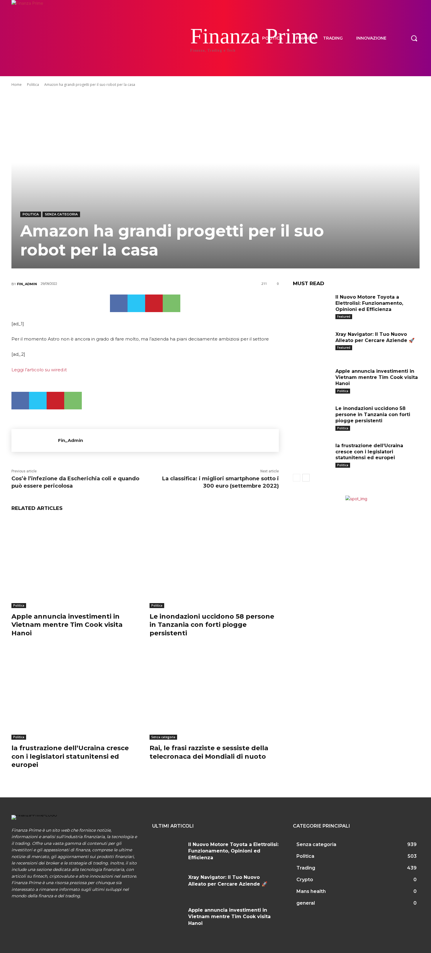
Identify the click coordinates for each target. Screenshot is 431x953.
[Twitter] (136, 303)
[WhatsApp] (171, 303)
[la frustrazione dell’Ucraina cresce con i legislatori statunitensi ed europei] (76, 694)
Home (16, 84)
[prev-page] (296, 477)
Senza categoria (61, 214)
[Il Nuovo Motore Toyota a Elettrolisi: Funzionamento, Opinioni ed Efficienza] (312, 306)
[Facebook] (119, 303)
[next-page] (306, 477)
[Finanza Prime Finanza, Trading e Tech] (48, 38)
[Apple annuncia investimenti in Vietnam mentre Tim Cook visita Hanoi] (76, 563)
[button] (414, 38)
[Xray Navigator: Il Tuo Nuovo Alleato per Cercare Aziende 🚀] (312, 343)
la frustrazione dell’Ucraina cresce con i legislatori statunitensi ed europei (70, 756)
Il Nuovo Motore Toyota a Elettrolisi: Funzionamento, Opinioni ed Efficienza (369, 303)
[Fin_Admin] (35, 440)
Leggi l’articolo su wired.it (39, 369)
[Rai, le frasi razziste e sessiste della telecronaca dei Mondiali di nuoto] (214, 694)
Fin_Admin (27, 284)
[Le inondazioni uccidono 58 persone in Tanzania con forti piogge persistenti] (214, 563)
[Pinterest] (154, 303)
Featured (343, 316)
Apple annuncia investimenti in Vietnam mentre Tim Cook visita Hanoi (67, 624)
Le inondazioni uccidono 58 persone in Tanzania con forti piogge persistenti (212, 624)
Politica (33, 84)
